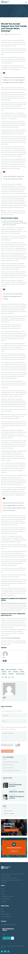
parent (22, 671)
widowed (11, 673)
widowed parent (20, 673)
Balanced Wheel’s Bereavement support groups (13, 603)
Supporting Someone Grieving (14, 34)
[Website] (6, 661)
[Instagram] (8, 951)
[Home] (6, 867)
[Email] (4, 661)
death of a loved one (11, 669)
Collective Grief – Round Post (16, 791)
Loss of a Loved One (8, 767)
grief (9, 671)
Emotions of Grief (8, 764)
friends (4, 671)
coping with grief (8, 810)
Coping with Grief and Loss (10, 762)
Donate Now (7, 938)
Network (15, 671)
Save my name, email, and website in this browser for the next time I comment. (14, 728)
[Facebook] (5, 951)
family (20, 669)
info (3, 34)
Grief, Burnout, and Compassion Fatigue (12, 221)
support (4, 673)
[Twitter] (2, 951)
